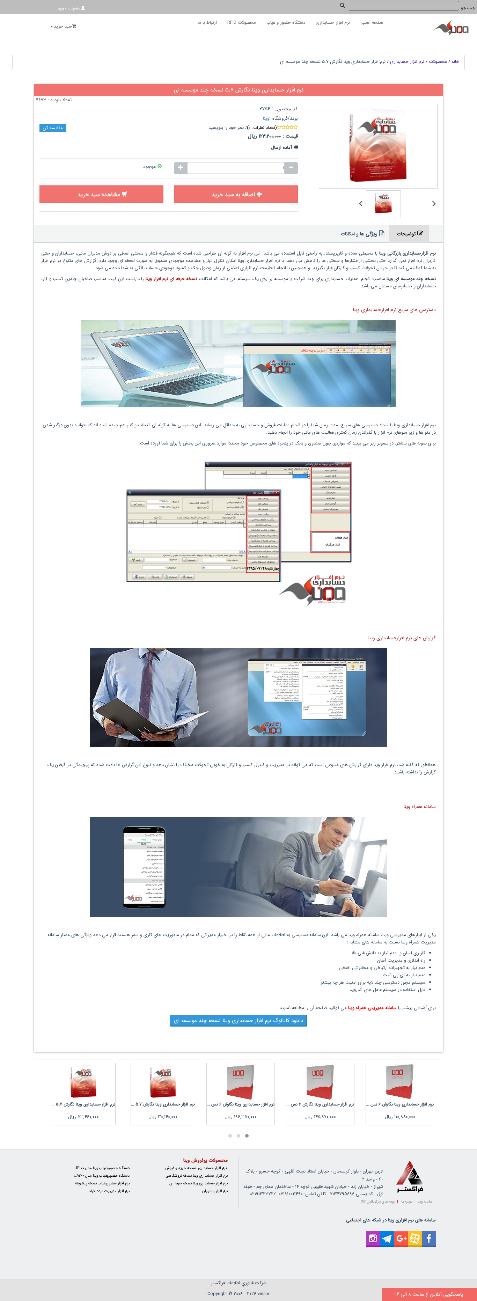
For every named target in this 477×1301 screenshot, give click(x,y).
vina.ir (264, 1294)
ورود (60, 9)
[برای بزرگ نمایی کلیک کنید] (378, 146)
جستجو (468, 8)
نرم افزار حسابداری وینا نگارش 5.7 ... (163, 1104)
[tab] (409, 234)
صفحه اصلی (371, 22)
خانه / (453, 61)
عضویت (74, 9)
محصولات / (435, 61)
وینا (266, 118)
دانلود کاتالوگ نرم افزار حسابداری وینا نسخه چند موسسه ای (238, 1020)
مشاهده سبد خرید (99, 194)
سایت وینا (425, 1201)
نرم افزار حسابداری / (405, 61)
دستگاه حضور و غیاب (285, 22)
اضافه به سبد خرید (233, 194)
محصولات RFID (241, 22)
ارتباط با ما (207, 22)
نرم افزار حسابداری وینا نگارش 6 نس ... (400, 1104)
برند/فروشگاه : (283, 118)
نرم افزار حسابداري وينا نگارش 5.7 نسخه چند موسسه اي (333, 61)
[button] (247, 1135)
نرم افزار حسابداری (333, 22)
